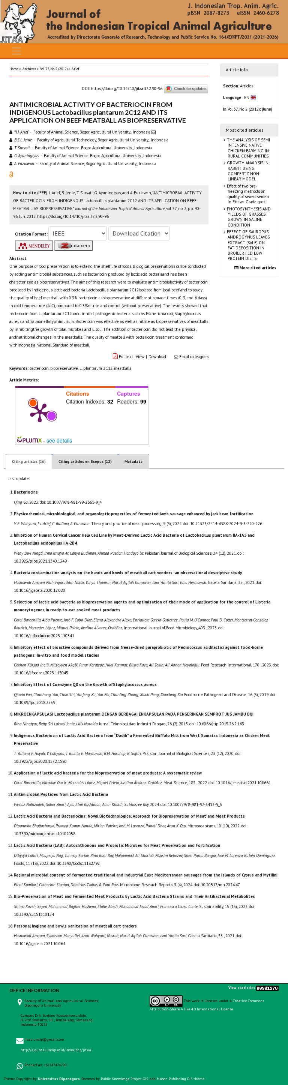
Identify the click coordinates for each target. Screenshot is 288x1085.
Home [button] (13, 68)
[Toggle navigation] (16, 51)
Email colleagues (193, 356)
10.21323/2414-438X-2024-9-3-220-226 (226, 523)
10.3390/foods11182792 (78, 863)
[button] (11, 174)
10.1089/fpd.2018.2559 (34, 702)
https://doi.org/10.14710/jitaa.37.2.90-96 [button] (73, 216)
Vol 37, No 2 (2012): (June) (250, 109)
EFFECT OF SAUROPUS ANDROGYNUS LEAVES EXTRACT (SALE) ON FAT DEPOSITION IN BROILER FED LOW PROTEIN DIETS (248, 245)
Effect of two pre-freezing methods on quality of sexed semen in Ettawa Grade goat (247, 194)
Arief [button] (75, 68)
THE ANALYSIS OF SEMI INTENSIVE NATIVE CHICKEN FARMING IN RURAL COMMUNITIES (248, 148)
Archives (29, 68)
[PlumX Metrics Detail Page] (39, 412)
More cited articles (257, 267)
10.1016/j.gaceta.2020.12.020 (39, 590)
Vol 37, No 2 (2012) (54, 68)
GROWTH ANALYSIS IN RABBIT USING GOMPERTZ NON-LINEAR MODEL (247, 171)
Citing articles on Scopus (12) (85, 461)
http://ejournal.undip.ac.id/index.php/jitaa (56, 1049)
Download (157, 356)
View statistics (241, 988)
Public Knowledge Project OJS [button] (124, 1078)
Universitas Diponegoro (59, 1078)
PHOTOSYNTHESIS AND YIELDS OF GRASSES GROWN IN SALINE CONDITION (248, 217)
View (140, 356)
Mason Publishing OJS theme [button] (180, 1078)
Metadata (133, 461)
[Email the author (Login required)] (154, 132)
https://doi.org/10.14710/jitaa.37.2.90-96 (126, 88)
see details (59, 440)
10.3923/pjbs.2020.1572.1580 (40, 761)
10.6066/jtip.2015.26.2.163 (220, 723)
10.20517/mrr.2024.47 (220, 884)
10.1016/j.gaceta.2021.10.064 (39, 943)
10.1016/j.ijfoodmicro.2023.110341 (44, 635)
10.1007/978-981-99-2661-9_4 (74, 502)
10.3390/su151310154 (34, 914)
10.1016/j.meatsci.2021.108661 (243, 782)
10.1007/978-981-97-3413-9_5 (195, 804)
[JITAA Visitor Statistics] (267, 988)
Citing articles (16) (29, 461)
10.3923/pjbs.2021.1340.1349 (40, 561)
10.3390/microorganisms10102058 (44, 833)
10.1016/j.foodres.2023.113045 (41, 672)
